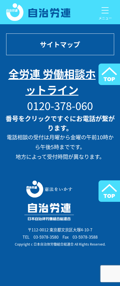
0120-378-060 (60, 105)
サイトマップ (60, 44)
